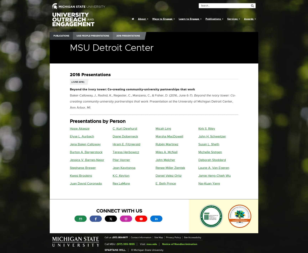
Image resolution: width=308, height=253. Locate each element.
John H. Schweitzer (212, 136)
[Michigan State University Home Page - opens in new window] (101, 6)
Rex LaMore (121, 183)
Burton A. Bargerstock (86, 152)
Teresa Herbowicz (126, 152)
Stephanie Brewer (83, 168)
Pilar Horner (121, 160)
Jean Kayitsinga (124, 168)
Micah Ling (163, 129)
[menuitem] (133, 18)
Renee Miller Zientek (170, 168)
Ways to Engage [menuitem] (162, 19)
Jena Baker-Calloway (85, 144)
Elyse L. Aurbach (82, 136)
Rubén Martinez (167, 144)
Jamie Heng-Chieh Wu (214, 176)
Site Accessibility (192, 237)
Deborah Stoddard (212, 160)
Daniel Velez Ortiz (169, 176)
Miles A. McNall (167, 152)
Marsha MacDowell (169, 136)
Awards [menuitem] (249, 19)
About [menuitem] (142, 19)
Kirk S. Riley (206, 129)
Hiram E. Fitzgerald (126, 144)
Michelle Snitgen (210, 152)
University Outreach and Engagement (73, 21)
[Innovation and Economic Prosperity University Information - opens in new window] (211, 216)
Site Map (158, 237)
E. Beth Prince (166, 183)
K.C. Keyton (121, 176)
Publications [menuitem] (214, 19)
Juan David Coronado (86, 183)
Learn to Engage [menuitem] (189, 19)
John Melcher (165, 160)
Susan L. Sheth (208, 144)
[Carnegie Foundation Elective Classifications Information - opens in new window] (239, 216)
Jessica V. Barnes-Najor (87, 160)
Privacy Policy (173, 237)
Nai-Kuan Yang (209, 183)
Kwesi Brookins (81, 176)
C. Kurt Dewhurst (125, 129)
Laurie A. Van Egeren (213, 168)
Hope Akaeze (79, 129)
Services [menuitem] (232, 19)
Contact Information (141, 237)
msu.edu (152, 244)
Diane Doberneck (125, 136)
